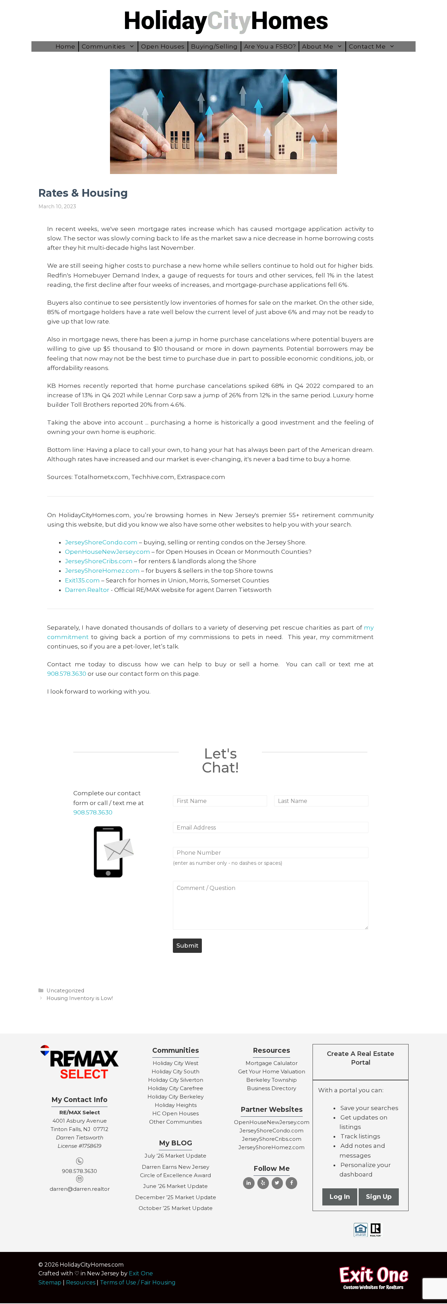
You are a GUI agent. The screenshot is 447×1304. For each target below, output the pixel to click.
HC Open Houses (175, 1113)
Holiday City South (175, 1071)
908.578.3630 (66, 673)
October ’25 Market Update (176, 1208)
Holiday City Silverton (175, 1080)
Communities (104, 46)
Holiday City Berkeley (175, 1096)
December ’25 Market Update (175, 1197)
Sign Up (378, 1197)
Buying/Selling (214, 46)
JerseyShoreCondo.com (101, 542)
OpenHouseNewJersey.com (107, 551)
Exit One (141, 1273)
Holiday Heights (176, 1105)
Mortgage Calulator (272, 1063)
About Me (317, 46)
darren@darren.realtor (80, 1189)
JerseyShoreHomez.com (102, 570)
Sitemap (49, 1282)
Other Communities (175, 1121)
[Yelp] (263, 1183)
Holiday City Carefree (175, 1088)
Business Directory (271, 1088)
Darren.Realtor (87, 589)
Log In (340, 1197)
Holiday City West (175, 1063)
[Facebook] (291, 1183)
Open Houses (163, 46)
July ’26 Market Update (175, 1155)
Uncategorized (65, 990)
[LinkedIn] (249, 1183)
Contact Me (367, 46)
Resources (80, 1282)
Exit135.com (82, 580)
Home (65, 46)
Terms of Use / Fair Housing (138, 1282)
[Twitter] (277, 1183)
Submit (187, 945)
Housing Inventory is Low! (79, 998)
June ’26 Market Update (175, 1186)
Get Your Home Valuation (271, 1071)
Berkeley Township (271, 1080)
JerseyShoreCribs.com (99, 561)
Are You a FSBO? (270, 46)
